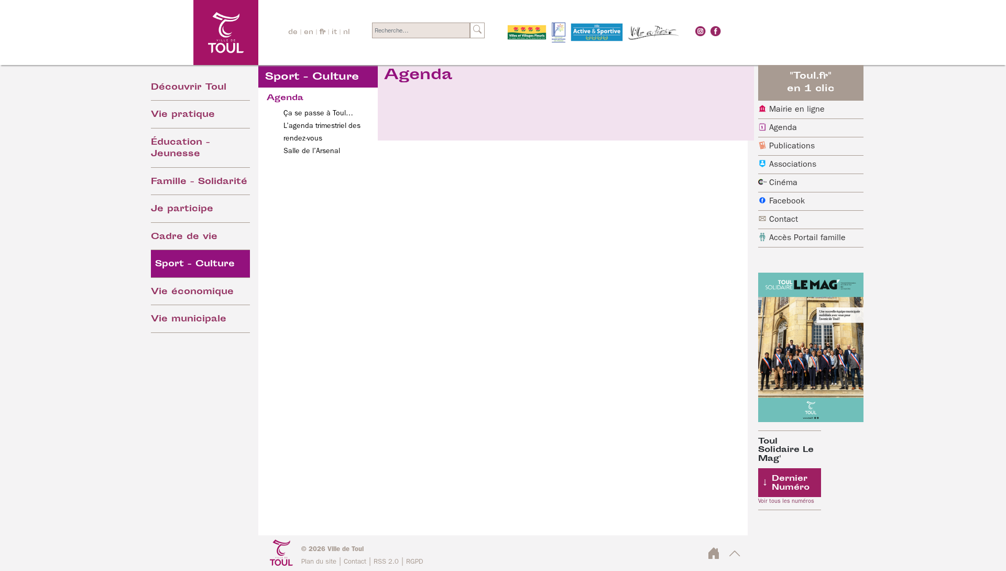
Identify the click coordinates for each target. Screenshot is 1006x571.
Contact (783, 219)
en (308, 32)
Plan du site (318, 562)
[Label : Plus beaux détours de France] (558, 32)
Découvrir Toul (188, 87)
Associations (792, 164)
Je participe (182, 209)
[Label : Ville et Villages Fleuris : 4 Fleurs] (526, 32)
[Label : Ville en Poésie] (654, 32)
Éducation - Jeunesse (180, 148)
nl (346, 32)
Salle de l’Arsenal (311, 151)
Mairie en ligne (797, 109)
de (293, 32)
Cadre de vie (184, 237)
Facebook (787, 201)
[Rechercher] (477, 30)
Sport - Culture (195, 264)
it (334, 32)
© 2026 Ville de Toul (332, 549)
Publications (792, 146)
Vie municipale (188, 319)
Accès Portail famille (807, 238)
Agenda (783, 128)
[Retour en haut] (734, 556)
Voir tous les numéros (786, 501)
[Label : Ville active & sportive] (597, 32)
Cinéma (783, 183)
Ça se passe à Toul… (318, 113)
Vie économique (192, 292)
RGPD (414, 562)
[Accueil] (197, 32)
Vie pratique (183, 115)
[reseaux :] (700, 31)
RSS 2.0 (386, 562)
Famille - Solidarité (199, 182)
